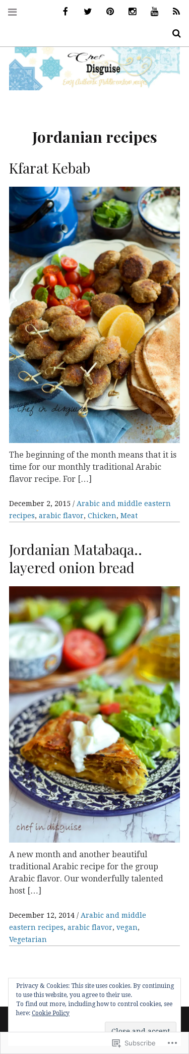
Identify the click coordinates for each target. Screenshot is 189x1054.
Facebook (62, 12)
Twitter (84, 12)
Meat (129, 516)
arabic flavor (61, 516)
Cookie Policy (51, 1013)
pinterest (106, 12)
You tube (151, 12)
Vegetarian (28, 939)
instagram (128, 12)
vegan (127, 927)
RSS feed (173, 12)
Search (173, 33)
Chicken (102, 516)
